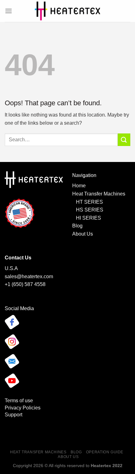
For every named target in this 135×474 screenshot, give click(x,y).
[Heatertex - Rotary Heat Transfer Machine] (67, 11)
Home (79, 185)
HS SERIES (89, 209)
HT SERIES (89, 202)
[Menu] (8, 10)
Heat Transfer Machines (98, 193)
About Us (82, 234)
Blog (77, 225)
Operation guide (104, 452)
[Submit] (124, 139)
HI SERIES (87, 218)
